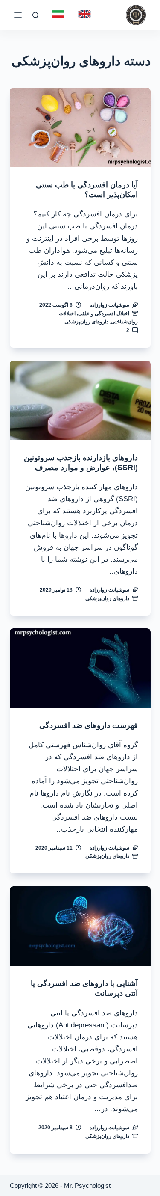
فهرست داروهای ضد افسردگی (88, 725)
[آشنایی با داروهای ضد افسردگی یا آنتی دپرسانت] (80, 926)
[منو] (18, 15)
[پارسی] (58, 14)
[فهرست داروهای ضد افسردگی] (80, 668)
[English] (84, 14)
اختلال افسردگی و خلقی (103, 314)
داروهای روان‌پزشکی (86, 322)
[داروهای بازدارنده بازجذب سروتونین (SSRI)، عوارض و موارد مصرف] (80, 400)
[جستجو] (35, 15)
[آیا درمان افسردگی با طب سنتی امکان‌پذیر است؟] (80, 127)
